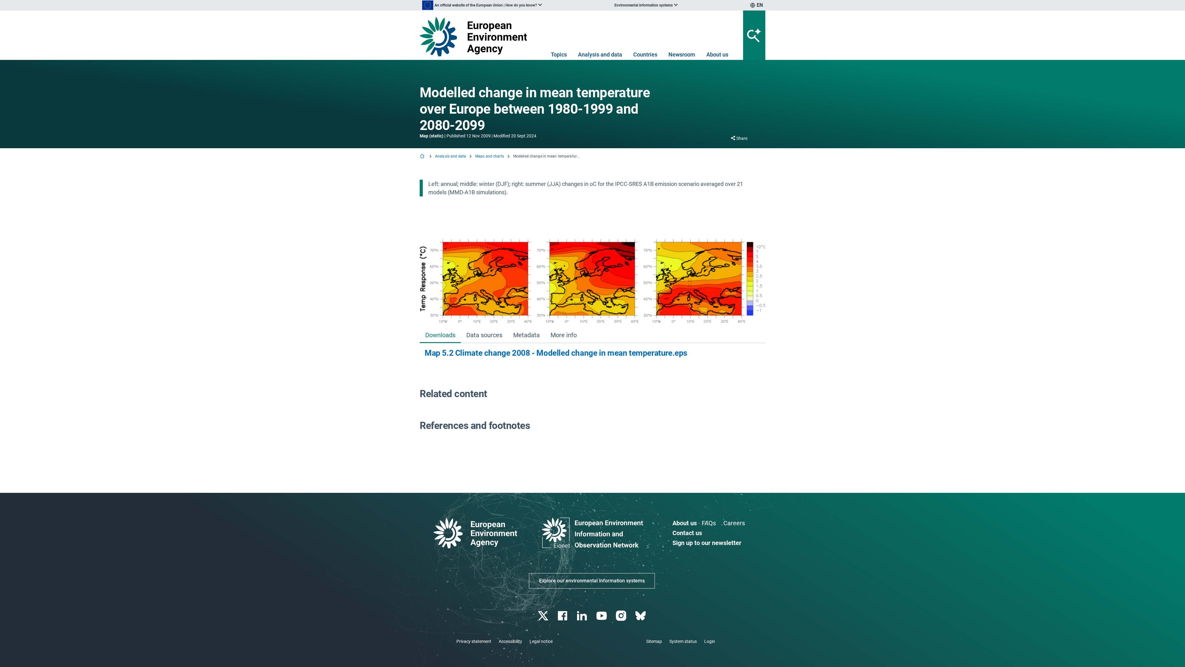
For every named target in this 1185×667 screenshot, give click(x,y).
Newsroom (681, 54)
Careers (734, 523)
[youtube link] (602, 616)
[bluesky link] (641, 616)
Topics (559, 54)
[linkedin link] (583, 616)
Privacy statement (473, 641)
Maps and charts (489, 156)
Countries (645, 54)
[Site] (476, 37)
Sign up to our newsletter (706, 543)
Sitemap (654, 641)
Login (709, 641)
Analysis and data (600, 54)
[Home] (423, 156)
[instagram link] (622, 616)
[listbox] (482, 5)
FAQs (709, 523)
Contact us (687, 533)
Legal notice (541, 641)
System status (683, 641)
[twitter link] (543, 616)
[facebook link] (563, 616)
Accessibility (510, 641)
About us (717, 54)
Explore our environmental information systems (592, 581)
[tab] (440, 335)
